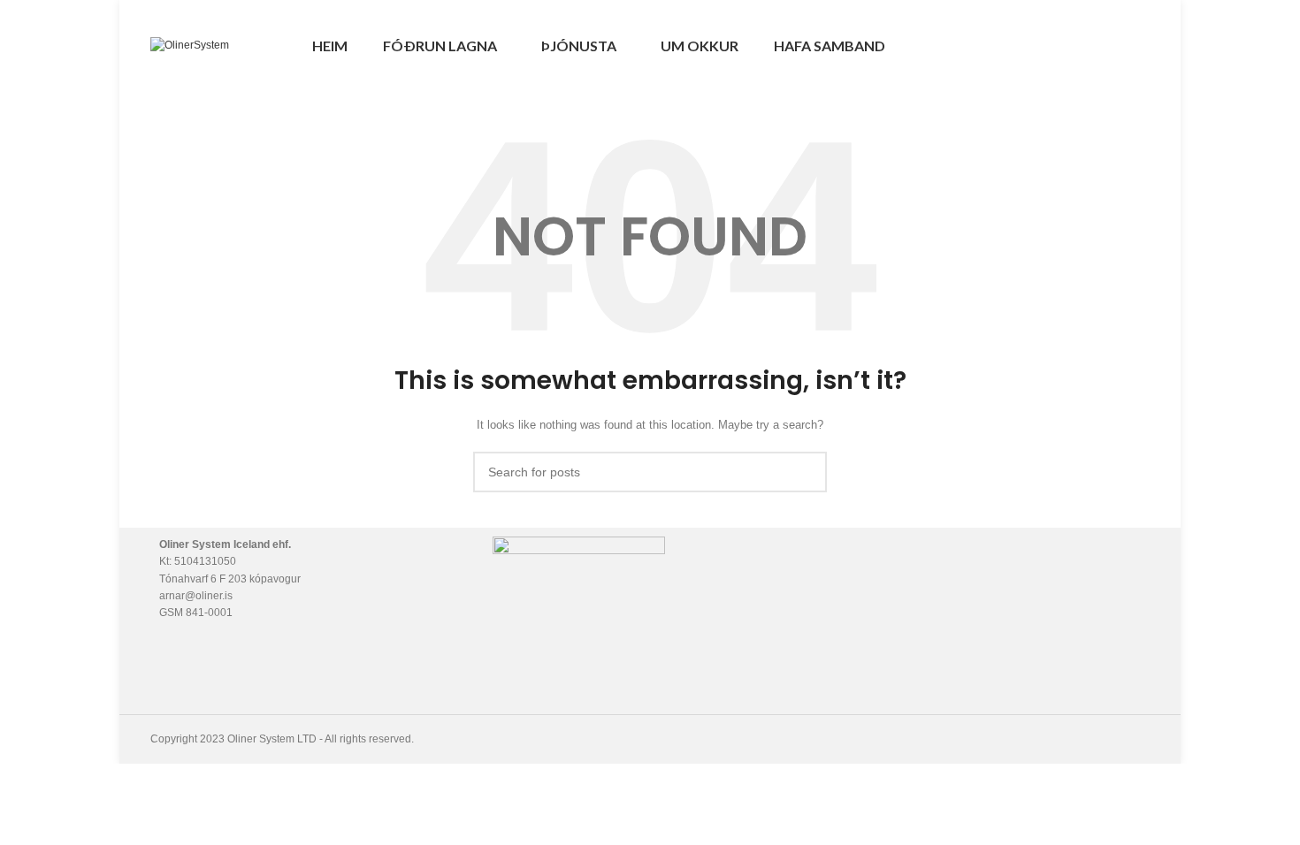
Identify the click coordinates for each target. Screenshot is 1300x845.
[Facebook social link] (1099, 45)
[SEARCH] (806, 472)
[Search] (1065, 46)
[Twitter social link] (1119, 45)
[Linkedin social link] (1139, 45)
